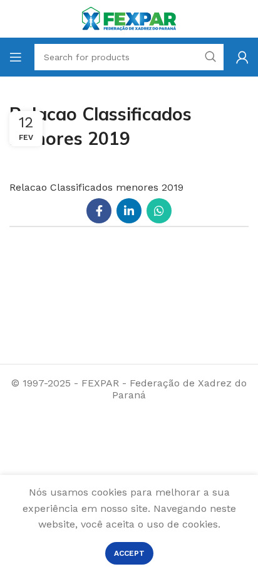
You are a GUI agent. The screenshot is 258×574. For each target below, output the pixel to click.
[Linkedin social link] (129, 210)
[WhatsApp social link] (159, 210)
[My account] (242, 57)
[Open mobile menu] (15, 57)
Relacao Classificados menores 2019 (96, 187)
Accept (129, 553)
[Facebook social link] (98, 210)
